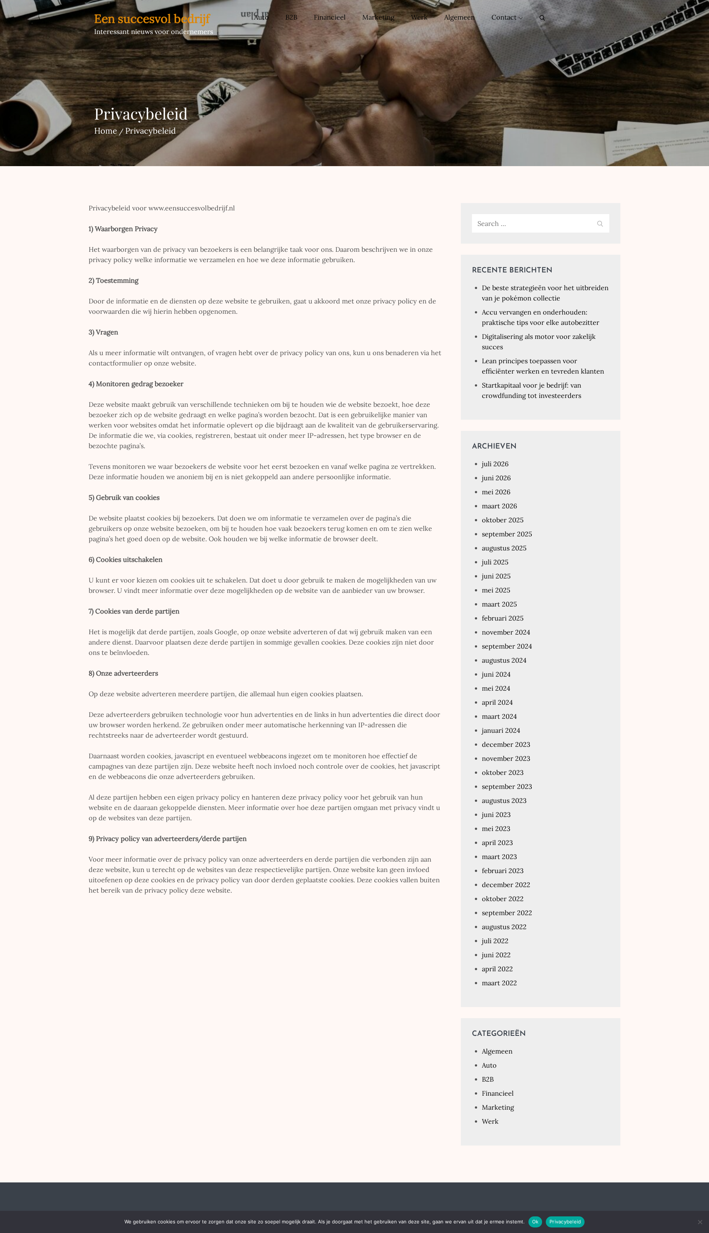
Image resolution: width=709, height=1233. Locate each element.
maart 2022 (499, 983)
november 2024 (506, 632)
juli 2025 (495, 562)
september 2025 (507, 534)
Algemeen (459, 17)
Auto (261, 17)
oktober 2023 (503, 772)
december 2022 (506, 884)
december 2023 (506, 744)
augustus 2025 (504, 548)
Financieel (330, 17)
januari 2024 (501, 730)
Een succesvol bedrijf (152, 18)
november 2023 (506, 758)
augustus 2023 (504, 800)
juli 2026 (495, 464)
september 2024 (507, 646)
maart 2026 (499, 506)
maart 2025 (499, 604)
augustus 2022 (504, 927)
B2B (291, 17)
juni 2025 (496, 576)
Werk (419, 17)
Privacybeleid (565, 1222)
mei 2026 (496, 492)
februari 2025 (503, 618)
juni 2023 (496, 814)
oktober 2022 (503, 898)
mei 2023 (496, 828)
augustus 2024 (504, 660)
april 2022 (497, 969)
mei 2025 (496, 590)
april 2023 (497, 842)
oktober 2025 (503, 520)
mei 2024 (496, 688)
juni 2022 (496, 955)
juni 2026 (496, 478)
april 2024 (497, 702)
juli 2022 (495, 941)
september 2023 (507, 786)
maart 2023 (499, 856)
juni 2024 (496, 674)
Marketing (378, 17)
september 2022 (507, 913)
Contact (504, 17)
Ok (535, 1222)
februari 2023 (503, 870)
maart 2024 (499, 716)
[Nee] (699, 1222)
